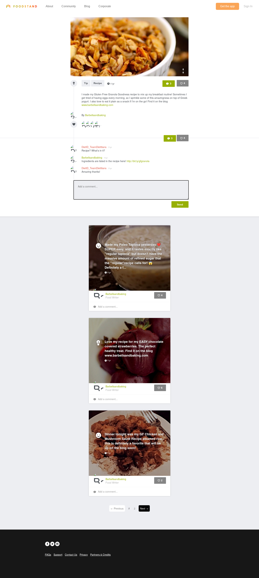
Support (58, 554)
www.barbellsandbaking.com (97, 105)
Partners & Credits (100, 554)
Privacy (84, 554)
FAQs (48, 554)
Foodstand (21, 6)
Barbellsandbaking (95, 115)
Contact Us (71, 554)
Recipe (98, 83)
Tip (86, 83)
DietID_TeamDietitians (97, 147)
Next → (144, 508)
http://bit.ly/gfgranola (138, 161)
